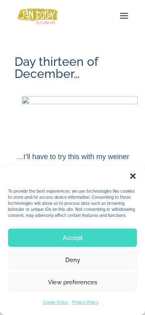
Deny (72, 260)
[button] (133, 176)
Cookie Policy (55, 302)
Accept (73, 238)
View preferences (72, 282)
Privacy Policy (85, 302)
